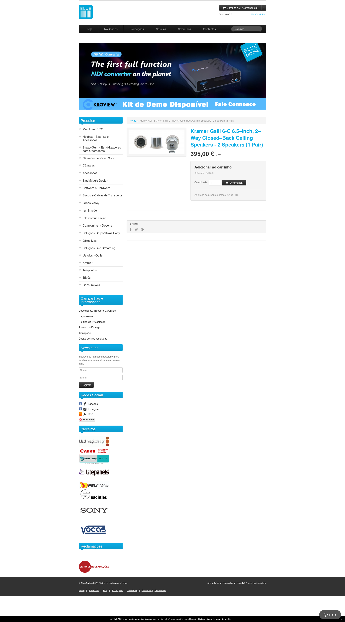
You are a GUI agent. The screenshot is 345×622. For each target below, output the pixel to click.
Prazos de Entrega (89, 327)
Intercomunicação (94, 218)
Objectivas (90, 240)
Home (133, 120)
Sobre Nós (94, 590)
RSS (90, 414)
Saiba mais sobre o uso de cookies (215, 618)
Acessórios (90, 173)
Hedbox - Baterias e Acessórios (96, 138)
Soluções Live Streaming (99, 248)
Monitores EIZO (93, 129)
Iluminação (90, 210)
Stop (88, 111)
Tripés (87, 277)
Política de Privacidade (92, 322)
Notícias (161, 29)
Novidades (111, 29)
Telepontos (90, 270)
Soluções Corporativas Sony (101, 233)
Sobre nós (184, 29)
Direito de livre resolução (93, 338)
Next (83, 111)
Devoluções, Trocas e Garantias (97, 310)
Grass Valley (91, 203)
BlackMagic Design (95, 180)
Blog (105, 590)
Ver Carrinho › (258, 14)
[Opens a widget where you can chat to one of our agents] (330, 615)
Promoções (137, 29)
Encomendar (236, 182)
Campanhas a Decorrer (98, 225)
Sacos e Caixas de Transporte (102, 195)
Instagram (93, 408)
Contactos (209, 29)
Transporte (85, 333)
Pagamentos (86, 316)
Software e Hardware (96, 188)
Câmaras (89, 165)
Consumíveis (91, 285)
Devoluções (160, 590)
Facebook (93, 403)
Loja (89, 29)
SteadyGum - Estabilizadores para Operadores (102, 149)
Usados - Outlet (93, 255)
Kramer (87, 262)
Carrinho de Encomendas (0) (242, 7)
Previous (80, 111)
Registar (86, 384)
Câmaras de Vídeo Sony (99, 158)
